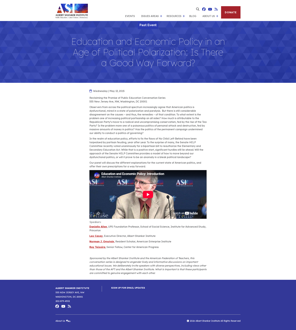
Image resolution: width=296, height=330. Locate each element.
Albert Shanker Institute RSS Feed (216, 9)
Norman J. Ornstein (101, 241)
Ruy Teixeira (97, 247)
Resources (173, 16)
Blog (192, 16)
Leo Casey (96, 235)
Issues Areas (150, 16)
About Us (208, 16)
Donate (231, 12)
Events (130, 16)
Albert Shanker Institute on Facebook (204, 9)
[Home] (71, 10)
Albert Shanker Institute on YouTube (210, 9)
